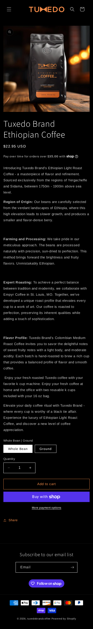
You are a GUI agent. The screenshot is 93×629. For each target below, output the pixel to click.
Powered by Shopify (63, 618)
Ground (46, 449)
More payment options (46, 507)
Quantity (9, 459)
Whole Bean (18, 449)
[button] (9, 9)
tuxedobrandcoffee (39, 618)
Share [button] (13, 520)
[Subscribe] (72, 567)
